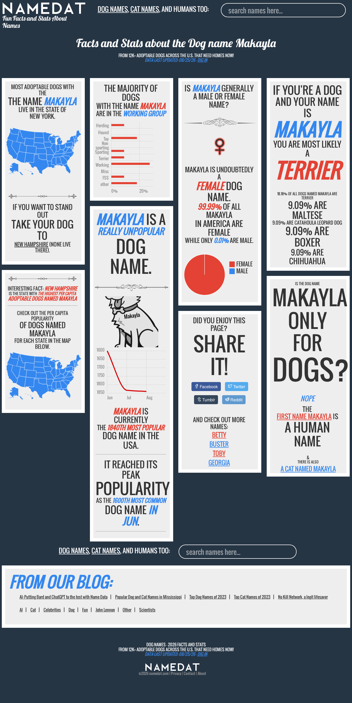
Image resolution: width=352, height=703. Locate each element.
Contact (189, 673)
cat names (144, 9)
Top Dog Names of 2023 (207, 597)
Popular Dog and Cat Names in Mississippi (148, 597)
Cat (33, 610)
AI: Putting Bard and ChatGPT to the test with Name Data (63, 597)
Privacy (176, 673)
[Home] (172, 669)
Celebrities (52, 610)
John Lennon (105, 610)
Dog (71, 610)
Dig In (202, 60)
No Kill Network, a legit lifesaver (303, 597)
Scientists (147, 610)
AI (21, 610)
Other (127, 610)
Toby (219, 453)
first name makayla (304, 416)
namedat (155, 673)
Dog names (113, 9)
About (202, 673)
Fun (85, 610)
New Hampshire (31, 244)
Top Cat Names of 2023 (252, 597)
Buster (219, 443)
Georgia (219, 462)
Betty (219, 434)
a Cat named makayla (308, 468)
